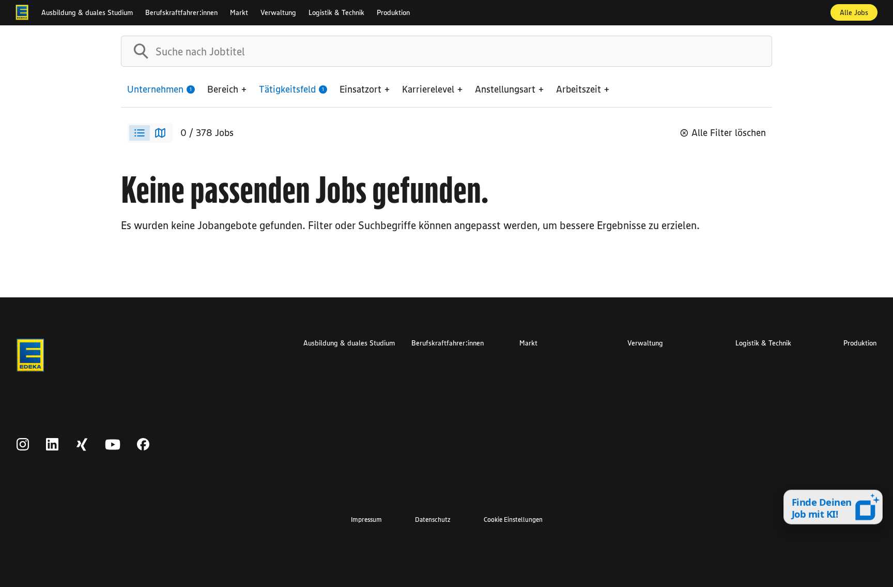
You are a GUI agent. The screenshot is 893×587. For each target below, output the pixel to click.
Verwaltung (278, 12)
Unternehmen (159, 89)
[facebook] (143, 444)
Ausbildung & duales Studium (87, 12)
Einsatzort (360, 89)
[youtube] (112, 444)
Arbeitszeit (578, 89)
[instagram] (23, 444)
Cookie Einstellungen (513, 519)
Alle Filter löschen (728, 133)
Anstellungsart (505, 89)
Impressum (366, 519)
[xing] (81, 444)
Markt (239, 12)
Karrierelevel (428, 89)
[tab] (139, 133)
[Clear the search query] (755, 51)
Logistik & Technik (336, 12)
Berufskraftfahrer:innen (181, 12)
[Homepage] (22, 12)
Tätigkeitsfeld (291, 89)
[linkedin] (52, 444)
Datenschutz (433, 519)
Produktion (393, 12)
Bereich (222, 89)
